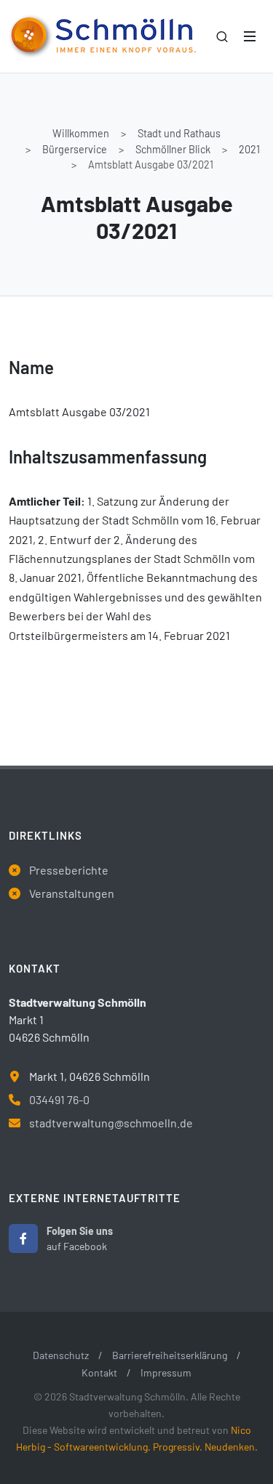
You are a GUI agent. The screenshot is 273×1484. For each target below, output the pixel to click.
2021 (249, 149)
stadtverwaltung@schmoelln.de (111, 1123)
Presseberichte (68, 870)
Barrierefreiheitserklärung (169, 1355)
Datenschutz (61, 1355)
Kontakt (99, 1372)
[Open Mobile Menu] (250, 36)
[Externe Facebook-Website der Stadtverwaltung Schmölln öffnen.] (23, 1238)
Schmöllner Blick (172, 149)
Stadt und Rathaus (179, 133)
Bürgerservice (74, 149)
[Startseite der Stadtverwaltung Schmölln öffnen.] (102, 36)
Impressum (166, 1372)
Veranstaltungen (71, 893)
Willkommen (80, 133)
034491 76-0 (59, 1099)
